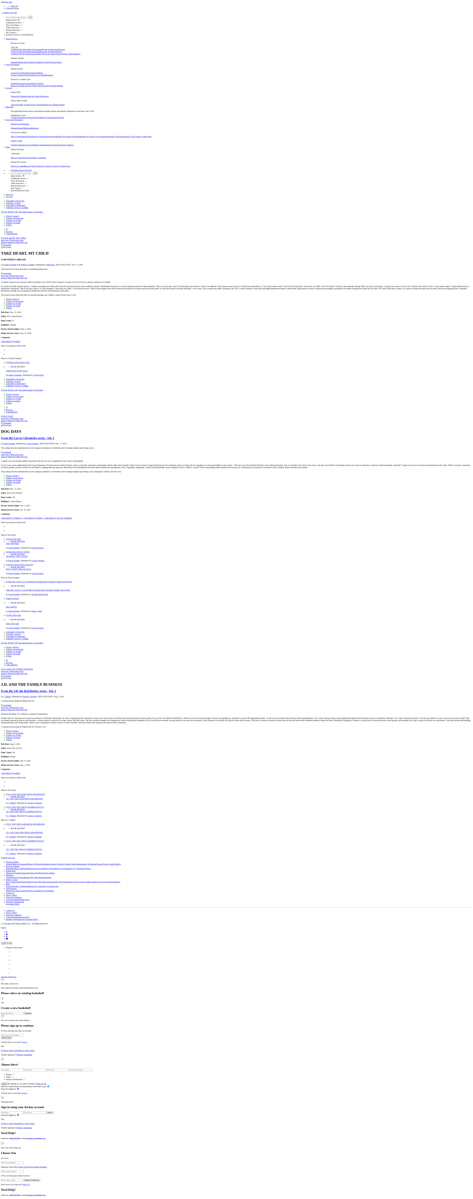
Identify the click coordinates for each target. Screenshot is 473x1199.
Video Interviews (13, 28)
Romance (61, 49)
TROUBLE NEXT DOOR (16, 556)
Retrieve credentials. (24, 1055)
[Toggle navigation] (2, 13)
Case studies (31, 145)
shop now (5, 240)
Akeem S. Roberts (29, 697)
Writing (14, 128)
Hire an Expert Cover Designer (95, 137)
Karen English (9, 444)
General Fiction (17, 73)
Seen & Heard (37, 84)
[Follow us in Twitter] (7, 934)
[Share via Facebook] (14, 218)
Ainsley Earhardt (10, 265)
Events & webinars (66, 145)
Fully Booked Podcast (54, 86)
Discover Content (18, 166)
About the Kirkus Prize (35, 96)
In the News (27, 86)
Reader (9, 1074)
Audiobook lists (33, 62)
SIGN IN (14, 6)
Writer (8, 1077)
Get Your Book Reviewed (46, 137)
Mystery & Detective (49, 49)
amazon (4, 243)
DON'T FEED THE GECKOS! (18, 569)
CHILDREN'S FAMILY (10, 342)
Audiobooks (15, 49)
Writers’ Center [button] (12, 880)
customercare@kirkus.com (36, 1138)
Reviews (9, 232)
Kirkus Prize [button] (11, 871)
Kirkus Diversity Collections (17, 886)
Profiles (14, 84)
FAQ (27, 891)
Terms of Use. (41, 1084)
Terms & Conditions (14, 897)
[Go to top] (6, 943)
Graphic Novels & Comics (45, 54)
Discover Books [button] (12, 862)
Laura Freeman (33, 444)
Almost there (6, 1038)
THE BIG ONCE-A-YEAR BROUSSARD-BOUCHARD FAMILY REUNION (38, 590)
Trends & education (18, 145)
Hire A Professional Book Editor (23, 137)
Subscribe (60, 118)
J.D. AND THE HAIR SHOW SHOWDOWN (24, 799)
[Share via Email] (13, 223)
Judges (62, 105)
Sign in (4, 1084)
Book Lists (18, 869)
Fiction (23, 49)
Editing (19, 128)
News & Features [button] (12, 65)
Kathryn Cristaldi (28, 265)
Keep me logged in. (9, 1089)
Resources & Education (20, 124)
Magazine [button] (10, 107)
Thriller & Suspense (33, 49)
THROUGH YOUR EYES (17, 371)
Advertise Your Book (115, 137)
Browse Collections (18, 158)
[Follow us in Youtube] (7, 939)
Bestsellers (15, 62)
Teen (33, 73)
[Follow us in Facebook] (6, 932)
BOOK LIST (13, 212)
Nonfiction (35, 52)
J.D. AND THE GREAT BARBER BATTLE (24, 812)
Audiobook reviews (14, 23)
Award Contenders (36, 105)
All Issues (36, 118)
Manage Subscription (48, 118)
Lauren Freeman (38, 561)
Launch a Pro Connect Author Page (81, 882)
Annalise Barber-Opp (39, 594)
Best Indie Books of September (31, 212)
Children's (76, 54)
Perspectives (21, 84)
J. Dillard (7, 697)
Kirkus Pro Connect (36, 886)
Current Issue (16, 118)
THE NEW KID (12, 544)
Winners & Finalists (18, 96)
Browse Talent (30, 166)
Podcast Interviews (13, 30)
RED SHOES (11, 607)
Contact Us (10, 911)
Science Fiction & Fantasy (21, 52)
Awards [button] (9, 88)
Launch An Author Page (60, 166)
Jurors (46, 96)
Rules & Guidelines (51, 105)
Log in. (24, 1042)
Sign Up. (26, 1184)
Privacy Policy (11, 895)
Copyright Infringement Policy (18, 900)
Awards (29, 84)
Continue (28, 1013)
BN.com (24, 243)
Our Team (16, 891)
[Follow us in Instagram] (7, 936)
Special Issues (26, 118)
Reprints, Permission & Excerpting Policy (15, 903)
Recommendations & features (47, 145)
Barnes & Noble (14, 243)
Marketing (35, 128)
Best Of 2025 (44, 62)
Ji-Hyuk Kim (38, 375)
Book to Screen (17, 86)
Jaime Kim (50, 265)
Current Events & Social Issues (23, 54)
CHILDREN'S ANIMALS (11, 518)
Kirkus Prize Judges (47, 873)
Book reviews (11, 20)
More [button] (8, 147)
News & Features (13, 25)
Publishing (26, 128)
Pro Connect (11, 32)
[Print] (9, 225)
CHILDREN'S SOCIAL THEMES (58, 518)
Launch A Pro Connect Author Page (138, 137)
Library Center (16, 141)
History (59, 52)
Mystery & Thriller (38, 75)
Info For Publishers (46, 891)
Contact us (10, 893)
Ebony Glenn (37, 611)
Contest (22, 891)
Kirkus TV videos (74, 869)
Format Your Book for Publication (69, 137)
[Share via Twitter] (13, 221)
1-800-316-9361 (14, 1138)
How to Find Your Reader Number (32, 1167)
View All (14, 47)
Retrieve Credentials (32, 1180)
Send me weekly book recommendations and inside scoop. (24, 1086)
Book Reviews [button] (11, 39)
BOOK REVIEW (18, 541)
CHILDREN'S (12, 234)
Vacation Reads (56, 62)
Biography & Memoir (48, 52)
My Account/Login (51, 886)
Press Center (34, 891)
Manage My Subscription (34, 877)
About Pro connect (43, 166)
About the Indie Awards (20, 105)
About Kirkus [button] (11, 889)
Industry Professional (14, 1079)
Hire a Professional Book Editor (18, 882)
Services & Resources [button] (14, 120)
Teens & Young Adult (64, 54)
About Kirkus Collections (36, 158)
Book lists (23, 62)
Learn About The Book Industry (107, 882)
